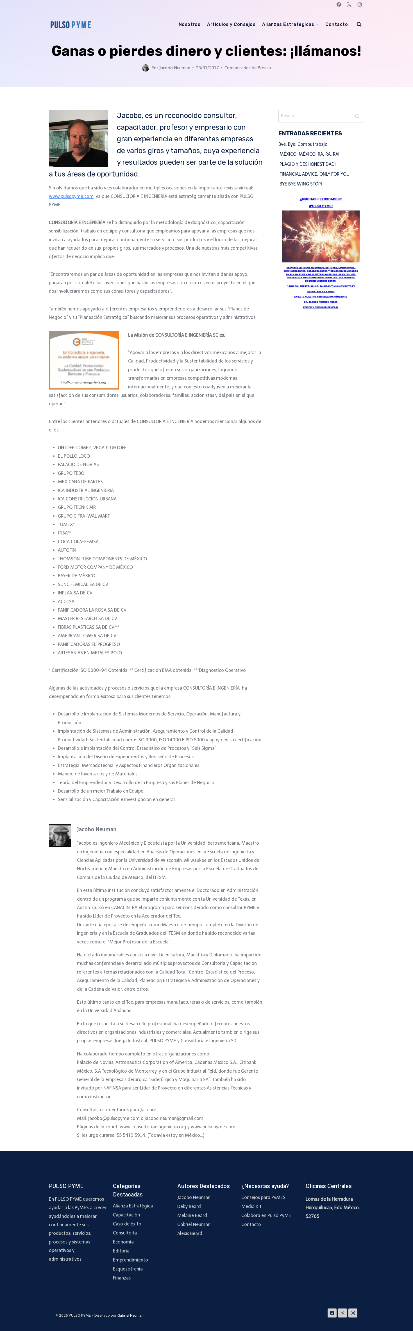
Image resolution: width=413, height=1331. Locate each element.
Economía (123, 1242)
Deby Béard (189, 1206)
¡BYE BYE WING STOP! (300, 184)
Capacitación (126, 1215)
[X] (349, 4)
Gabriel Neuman (193, 1224)
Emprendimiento (130, 1260)
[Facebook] (338, 4)
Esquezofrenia (128, 1269)
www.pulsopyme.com (71, 196)
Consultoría (125, 1233)
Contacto (336, 24)
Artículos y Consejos (231, 24)
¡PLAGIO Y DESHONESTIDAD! (307, 164)
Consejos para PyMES (263, 1197)
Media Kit (251, 1206)
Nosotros (190, 24)
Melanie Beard (192, 1215)
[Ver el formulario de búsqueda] (359, 24)
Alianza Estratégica (133, 1206)
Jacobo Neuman (174, 67)
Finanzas (122, 1278)
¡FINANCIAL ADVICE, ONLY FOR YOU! (314, 174)
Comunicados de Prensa (247, 67)
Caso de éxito (127, 1224)
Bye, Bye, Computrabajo (303, 144)
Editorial (122, 1251)
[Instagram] (359, 4)
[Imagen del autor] (145, 67)
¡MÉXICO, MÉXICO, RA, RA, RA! (308, 154)
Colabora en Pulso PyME (266, 1215)
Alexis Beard (189, 1233)
